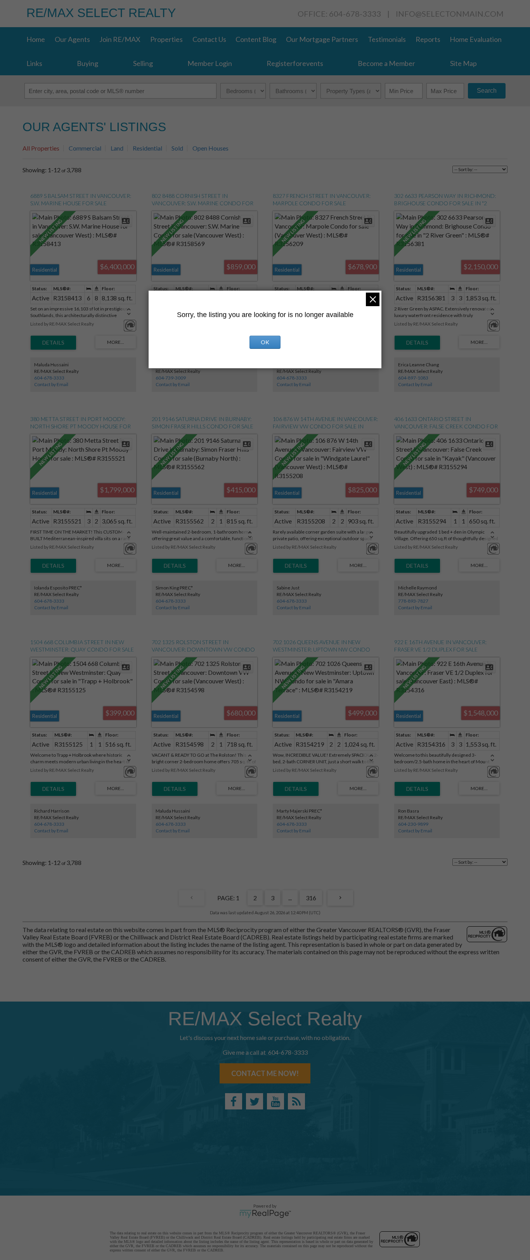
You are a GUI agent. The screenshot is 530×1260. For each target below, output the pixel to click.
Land (117, 148)
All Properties (41, 148)
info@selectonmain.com (450, 13)
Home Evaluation (476, 39)
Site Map (463, 63)
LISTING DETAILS (53, 343)
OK (265, 342)
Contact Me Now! (265, 1073)
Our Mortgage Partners (322, 39)
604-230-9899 (413, 824)
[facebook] (233, 1101)
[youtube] (275, 1101)
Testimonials (387, 39)
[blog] (296, 1101)
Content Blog (256, 39)
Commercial (85, 148)
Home (35, 39)
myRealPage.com (265, 1213)
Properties (166, 39)
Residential (147, 148)
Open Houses (210, 148)
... (290, 897)
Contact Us (209, 39)
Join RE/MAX (119, 39)
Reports (428, 39)
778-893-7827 (413, 601)
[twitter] (254, 1101)
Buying (87, 63)
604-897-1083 (413, 378)
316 (311, 897)
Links (34, 63)
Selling (143, 63)
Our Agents (72, 39)
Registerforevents (295, 63)
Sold (177, 148)
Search (487, 90)
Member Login (209, 63)
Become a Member (386, 63)
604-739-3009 (171, 378)
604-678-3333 (49, 378)
